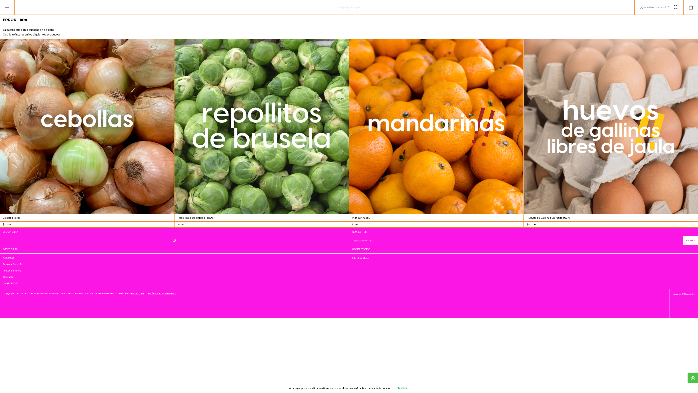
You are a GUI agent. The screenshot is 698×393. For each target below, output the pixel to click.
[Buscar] (676, 7)
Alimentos (8, 258)
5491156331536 (360, 258)
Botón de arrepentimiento (162, 293)
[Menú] (7, 7)
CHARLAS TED (11, 283)
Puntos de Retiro (12, 270)
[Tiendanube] (683, 294)
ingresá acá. (137, 293)
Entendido (401, 388)
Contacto (8, 277)
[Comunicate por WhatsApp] (693, 378)
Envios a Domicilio (13, 264)
